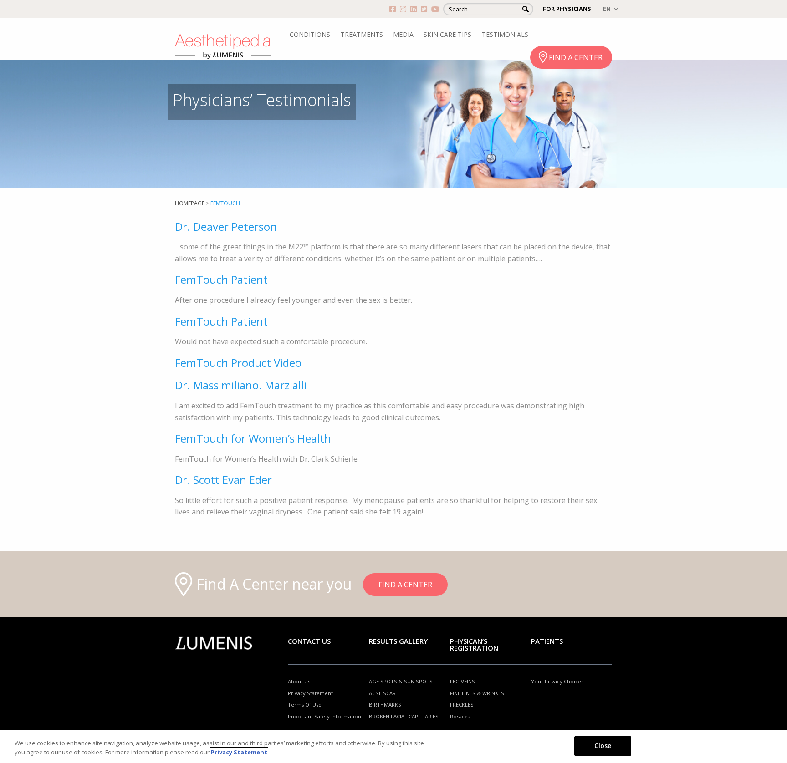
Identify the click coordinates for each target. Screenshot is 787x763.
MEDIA (403, 34)
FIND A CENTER (576, 57)
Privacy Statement (310, 693)
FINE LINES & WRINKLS (477, 693)
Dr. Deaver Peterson (226, 226)
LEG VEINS (462, 681)
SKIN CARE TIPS (447, 34)
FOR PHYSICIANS (567, 9)
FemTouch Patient (221, 279)
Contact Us (309, 641)
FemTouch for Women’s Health (253, 438)
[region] (393, 746)
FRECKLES (462, 704)
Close (603, 745)
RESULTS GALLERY (398, 641)
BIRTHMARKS (385, 704)
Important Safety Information (324, 716)
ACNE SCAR (382, 693)
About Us (299, 681)
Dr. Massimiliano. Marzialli (241, 384)
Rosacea (460, 716)
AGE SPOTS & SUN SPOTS (401, 681)
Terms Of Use (305, 704)
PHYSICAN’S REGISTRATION (474, 644)
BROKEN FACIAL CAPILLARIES (404, 716)
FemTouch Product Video (238, 362)
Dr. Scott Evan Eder (223, 479)
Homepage (189, 203)
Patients (547, 641)
